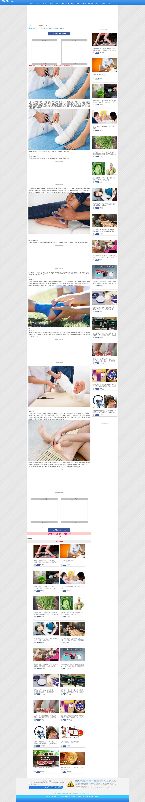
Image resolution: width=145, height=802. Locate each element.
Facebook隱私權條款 (64, 796)
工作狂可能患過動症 (67, 561)
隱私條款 (73, 796)
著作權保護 (85, 796)
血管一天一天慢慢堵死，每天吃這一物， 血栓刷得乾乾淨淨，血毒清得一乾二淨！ (46, 717)
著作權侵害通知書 (94, 788)
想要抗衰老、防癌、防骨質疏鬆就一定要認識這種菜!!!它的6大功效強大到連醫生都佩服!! (46, 614)
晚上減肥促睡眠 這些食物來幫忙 (44, 768)
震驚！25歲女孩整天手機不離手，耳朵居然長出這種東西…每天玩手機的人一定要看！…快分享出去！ (45, 743)
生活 (51, 4)
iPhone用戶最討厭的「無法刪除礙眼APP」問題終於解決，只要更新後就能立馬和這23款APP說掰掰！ (72, 666)
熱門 (31, 4)
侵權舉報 (79, 796)
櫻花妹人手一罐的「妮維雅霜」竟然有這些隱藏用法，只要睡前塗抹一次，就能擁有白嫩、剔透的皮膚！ (45, 691)
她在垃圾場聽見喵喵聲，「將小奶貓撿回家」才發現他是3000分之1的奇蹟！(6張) (46, 666)
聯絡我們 (71, 793)
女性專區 (90, 4)
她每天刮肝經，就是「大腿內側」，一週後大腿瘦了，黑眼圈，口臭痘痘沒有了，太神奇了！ (46, 562)
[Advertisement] (72, 14)
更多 (110, 4)
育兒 (103, 4)
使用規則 (56, 796)
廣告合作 (97, 796)
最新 (44, 4)
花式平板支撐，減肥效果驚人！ (71, 742)
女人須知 (71, 4)
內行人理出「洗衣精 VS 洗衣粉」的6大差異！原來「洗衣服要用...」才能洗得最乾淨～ (46, 588)
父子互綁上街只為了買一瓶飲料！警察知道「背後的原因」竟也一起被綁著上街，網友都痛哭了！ (72, 691)
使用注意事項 (49, 796)
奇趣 (57, 4)
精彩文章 (64, 4)
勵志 (97, 4)
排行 (38, 4)
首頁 (30, 25)
